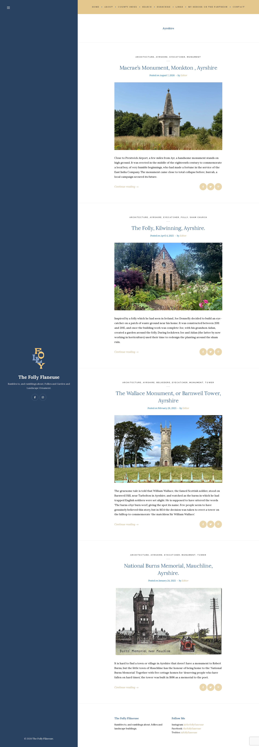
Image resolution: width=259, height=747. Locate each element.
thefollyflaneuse (192, 728)
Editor (184, 75)
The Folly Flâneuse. (43, 738)
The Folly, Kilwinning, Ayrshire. (168, 228)
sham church (198, 217)
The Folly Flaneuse (38, 377)
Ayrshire (162, 57)
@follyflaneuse (189, 732)
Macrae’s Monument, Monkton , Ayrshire (168, 67)
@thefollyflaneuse (194, 724)
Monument (194, 57)
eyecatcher (177, 57)
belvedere (163, 382)
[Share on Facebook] (203, 186)
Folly (184, 217)
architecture (145, 57)
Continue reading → (126, 186)
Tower (209, 382)
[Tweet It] (210, 186)
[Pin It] (218, 186)
